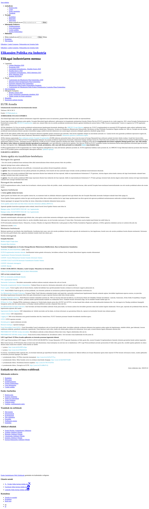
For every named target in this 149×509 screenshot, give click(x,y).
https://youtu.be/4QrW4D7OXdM (60, 360)
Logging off (4, 316)
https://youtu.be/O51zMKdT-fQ (39, 365)
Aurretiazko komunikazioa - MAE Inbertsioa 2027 (25, 72)
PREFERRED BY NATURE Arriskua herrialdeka (15, 332)
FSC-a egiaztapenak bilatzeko (9, 279)
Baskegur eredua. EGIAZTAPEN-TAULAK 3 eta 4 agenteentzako (20, 212)
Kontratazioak (9, 415)
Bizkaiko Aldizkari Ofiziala (13, 434)
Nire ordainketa (10, 417)
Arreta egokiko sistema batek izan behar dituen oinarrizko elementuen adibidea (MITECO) (27, 204)
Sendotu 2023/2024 (15, 76)
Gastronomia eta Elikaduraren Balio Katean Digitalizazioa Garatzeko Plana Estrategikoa (37, 87)
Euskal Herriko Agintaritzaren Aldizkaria (18, 430)
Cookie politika (14, 30)
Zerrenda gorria (5, 322)
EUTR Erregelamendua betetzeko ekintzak (13, 252)
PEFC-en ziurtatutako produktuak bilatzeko (13, 277)
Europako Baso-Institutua (8, 244)
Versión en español (11, 497)
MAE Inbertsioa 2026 (16, 74)
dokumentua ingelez (82, 135)
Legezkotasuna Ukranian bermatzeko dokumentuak (15, 255)
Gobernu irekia (9, 402)
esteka (15, 225)
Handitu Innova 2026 (16, 71)
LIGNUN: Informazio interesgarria (11, 263)
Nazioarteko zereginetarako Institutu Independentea (15, 285)
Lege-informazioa (14, 28)
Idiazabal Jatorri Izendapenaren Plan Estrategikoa (24, 82)
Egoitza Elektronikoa (15, 32)
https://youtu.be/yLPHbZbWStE (17, 350)
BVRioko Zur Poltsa (7, 302)
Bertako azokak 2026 (16, 92)
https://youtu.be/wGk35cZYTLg (46, 357)
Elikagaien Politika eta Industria (23, 52)
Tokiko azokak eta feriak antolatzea (20, 96)
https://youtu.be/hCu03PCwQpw (17, 347)
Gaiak (11, 9)
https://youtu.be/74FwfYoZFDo (45, 362)
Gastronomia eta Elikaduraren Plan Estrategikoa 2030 (26, 80)
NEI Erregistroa (10, 89)
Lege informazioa (10, 385)
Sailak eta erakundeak (12, 398)
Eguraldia (8, 419)
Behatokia (8, 98)
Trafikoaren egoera (11, 421)
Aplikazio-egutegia (48, 149)
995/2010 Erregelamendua (24, 123)
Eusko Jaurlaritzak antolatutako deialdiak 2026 (24, 94)
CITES (3, 319)
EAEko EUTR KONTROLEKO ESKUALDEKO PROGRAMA (19, 271)
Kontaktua (12, 17)
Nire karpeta (9, 41)
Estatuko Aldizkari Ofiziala (13, 438)
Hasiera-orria (13, 8)
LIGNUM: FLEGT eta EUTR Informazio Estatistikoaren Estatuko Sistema (22, 260)
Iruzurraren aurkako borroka (14, 100)
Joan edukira (5, 2)
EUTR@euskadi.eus (11, 113)
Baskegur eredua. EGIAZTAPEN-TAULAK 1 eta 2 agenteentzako (20, 209)
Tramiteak (12, 13)
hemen (84, 145)
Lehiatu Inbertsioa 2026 (16, 65)
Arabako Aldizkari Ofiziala (13, 432)
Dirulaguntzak (9, 414)
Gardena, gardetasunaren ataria (15, 404)
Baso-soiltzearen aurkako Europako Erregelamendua (34, 138)
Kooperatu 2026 (14, 67)
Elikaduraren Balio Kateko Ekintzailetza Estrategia (25, 85)
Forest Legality (5, 288)
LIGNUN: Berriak (6, 266)
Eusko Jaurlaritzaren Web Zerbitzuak (12, 475)
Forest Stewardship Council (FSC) (11, 327)
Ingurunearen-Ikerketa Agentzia (10, 311)
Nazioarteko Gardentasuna (8, 282)
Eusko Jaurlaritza (14, 11)
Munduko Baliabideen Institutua (10, 298)
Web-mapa (12, 20)
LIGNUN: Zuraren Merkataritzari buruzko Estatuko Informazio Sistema (21, 258)
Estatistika (8, 423)
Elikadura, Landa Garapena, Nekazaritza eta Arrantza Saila (20, 44)
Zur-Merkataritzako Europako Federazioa (13, 293)
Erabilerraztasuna (14, 26)
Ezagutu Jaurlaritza (11, 397)
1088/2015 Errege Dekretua (75, 127)
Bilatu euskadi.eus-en (16, 22)
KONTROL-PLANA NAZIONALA (11, 249)
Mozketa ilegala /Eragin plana (9, 241)
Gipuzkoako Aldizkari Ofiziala (15, 436)
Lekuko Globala (5, 314)
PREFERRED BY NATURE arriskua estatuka (14, 334)
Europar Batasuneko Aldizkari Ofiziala (17, 439)
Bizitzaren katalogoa (6, 324)
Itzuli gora (8, 501)
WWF (2, 290)
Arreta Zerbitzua (10, 400)
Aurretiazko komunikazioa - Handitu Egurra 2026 (25, 69)
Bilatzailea (12, 19)
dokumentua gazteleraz (69, 135)
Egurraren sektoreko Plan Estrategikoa (21, 83)
